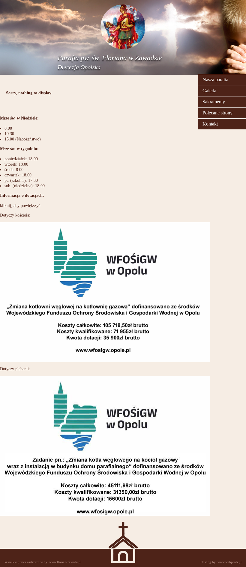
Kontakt (210, 123)
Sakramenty (213, 101)
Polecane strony (217, 112)
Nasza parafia (215, 79)
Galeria (209, 90)
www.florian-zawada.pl (65, 562)
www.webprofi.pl (230, 562)
